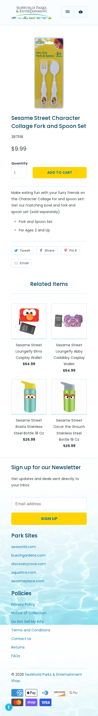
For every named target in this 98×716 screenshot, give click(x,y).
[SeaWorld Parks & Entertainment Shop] (31, 14)
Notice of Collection (28, 613)
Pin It (73, 250)
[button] (9, 707)
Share (50, 250)
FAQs (15, 655)
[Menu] (68, 11)
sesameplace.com (27, 581)
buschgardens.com (28, 555)
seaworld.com (23, 546)
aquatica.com (23, 572)
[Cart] (81, 11)
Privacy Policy (23, 604)
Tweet (25, 250)
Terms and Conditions (30, 630)
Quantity (19, 163)
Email (24, 263)
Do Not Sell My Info (27, 621)
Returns (18, 647)
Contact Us (21, 638)
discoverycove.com (28, 563)
